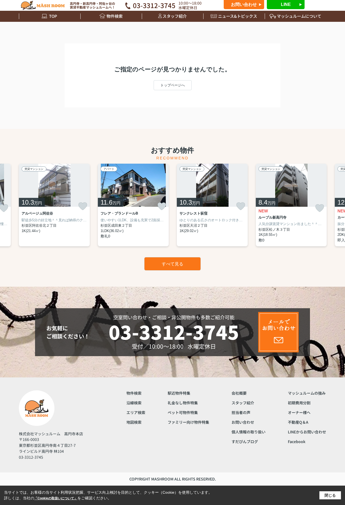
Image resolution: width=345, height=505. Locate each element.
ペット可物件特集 (183, 412)
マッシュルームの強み (307, 393)
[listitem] (54, 205)
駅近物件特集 (179, 393)
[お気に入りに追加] (82, 206)
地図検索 (134, 422)
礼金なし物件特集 (183, 402)
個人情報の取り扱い (248, 431)
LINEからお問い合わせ (307, 431)
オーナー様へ (299, 412)
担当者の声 (241, 412)
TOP (53, 16)
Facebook (296, 441)
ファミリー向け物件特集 (188, 422)
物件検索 (114, 16)
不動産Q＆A (298, 422)
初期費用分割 (299, 402)
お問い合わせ (244, 4)
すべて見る (172, 264)
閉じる (330, 495)
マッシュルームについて (299, 16)
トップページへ (172, 85)
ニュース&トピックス (237, 16)
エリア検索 (135, 412)
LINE (286, 4)
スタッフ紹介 (175, 16)
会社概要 (239, 393)
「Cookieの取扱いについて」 (55, 498)
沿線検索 (134, 402)
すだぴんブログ (245, 441)
